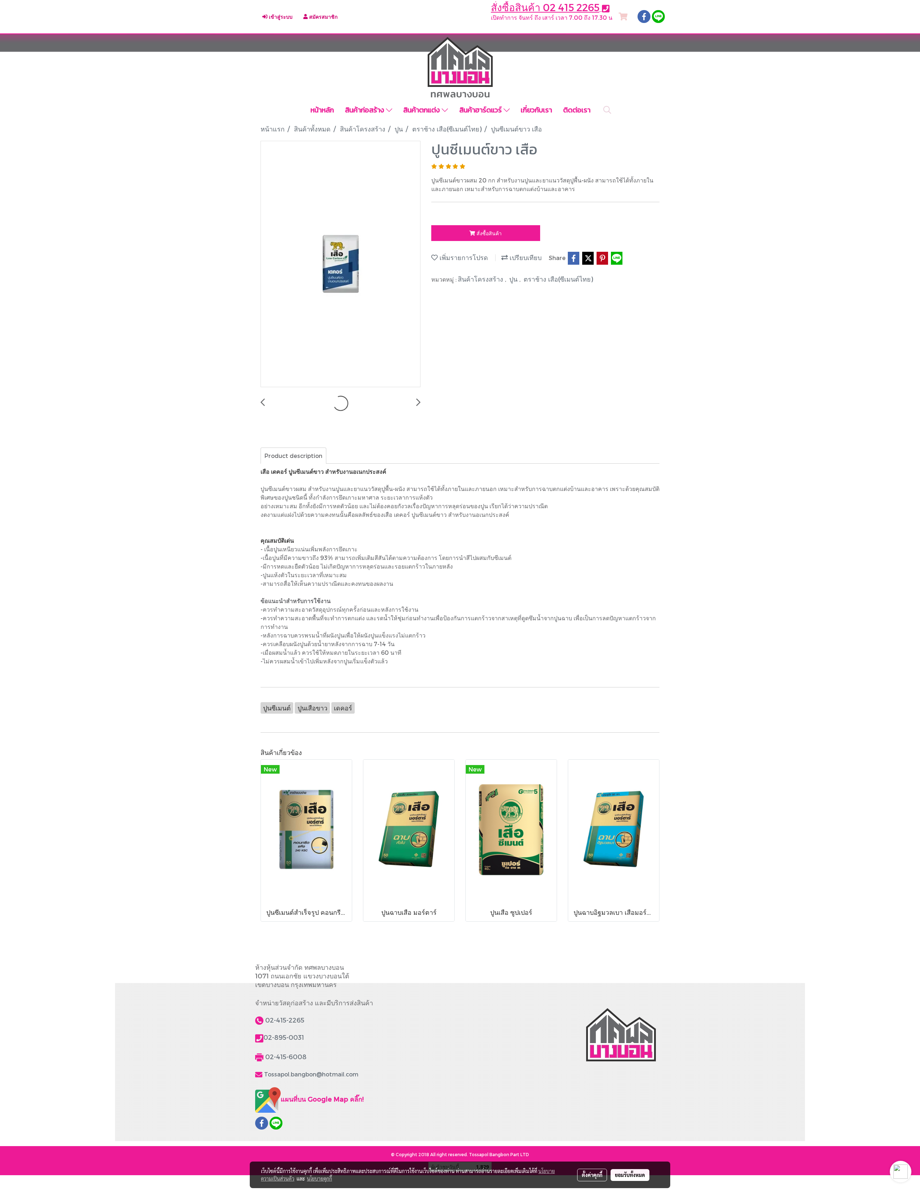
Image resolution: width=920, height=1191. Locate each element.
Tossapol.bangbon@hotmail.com (311, 1074)
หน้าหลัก (322, 110)
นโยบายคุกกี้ (319, 1178)
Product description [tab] (293, 455)
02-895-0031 (283, 1037)
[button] (607, 110)
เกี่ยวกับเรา (536, 110)
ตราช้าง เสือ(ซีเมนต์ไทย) (558, 279)
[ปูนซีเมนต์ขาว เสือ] (340, 264)
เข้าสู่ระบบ (280, 16)
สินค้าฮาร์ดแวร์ (481, 110)
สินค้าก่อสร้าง (365, 110)
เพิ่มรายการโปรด (463, 257)
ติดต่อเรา (576, 110)
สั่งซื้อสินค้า (488, 233)
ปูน (514, 279)
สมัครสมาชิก (322, 16)
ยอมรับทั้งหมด (630, 1175)
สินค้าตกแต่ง (422, 110)
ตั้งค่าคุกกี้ (592, 1175)
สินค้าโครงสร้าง (481, 279)
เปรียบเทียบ (525, 257)
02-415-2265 (284, 1020)
